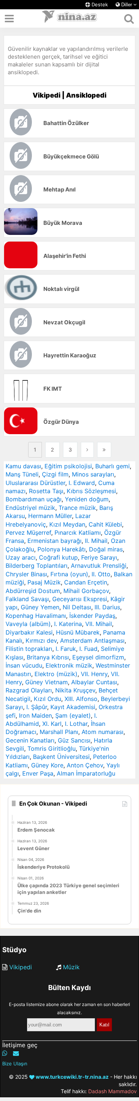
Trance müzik (77, 507)
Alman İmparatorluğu (86, 773)
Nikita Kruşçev (75, 690)
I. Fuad (88, 648)
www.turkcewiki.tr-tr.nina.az (71, 1077)
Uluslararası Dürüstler (35, 482)
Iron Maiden (35, 715)
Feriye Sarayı (99, 557)
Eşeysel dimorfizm (98, 657)
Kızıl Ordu (47, 698)
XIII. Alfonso (80, 698)
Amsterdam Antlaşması (92, 640)
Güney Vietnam (46, 682)
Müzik (71, 967)
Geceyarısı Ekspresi (79, 599)
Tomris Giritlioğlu (51, 748)
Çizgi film (55, 474)
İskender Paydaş (92, 615)
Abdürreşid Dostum (33, 590)
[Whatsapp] (4, 1053)
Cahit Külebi (105, 524)
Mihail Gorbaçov (86, 590)
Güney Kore (47, 765)
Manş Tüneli (22, 474)
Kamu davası (23, 466)
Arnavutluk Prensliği (98, 565)
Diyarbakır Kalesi (29, 632)
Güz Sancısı (74, 740)
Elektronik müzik (69, 665)
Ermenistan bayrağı (54, 540)
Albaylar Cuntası (94, 682)
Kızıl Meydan (67, 524)
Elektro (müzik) (55, 674)
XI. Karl (52, 723)
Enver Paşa (37, 773)
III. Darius (107, 607)
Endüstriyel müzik (30, 507)
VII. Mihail (98, 623)
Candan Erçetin (85, 582)
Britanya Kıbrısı (48, 657)
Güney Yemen (40, 607)
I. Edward (82, 482)
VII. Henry (94, 674)
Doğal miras (106, 549)
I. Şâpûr (36, 707)
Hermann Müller (50, 516)
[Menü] (9, 18)
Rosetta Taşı (46, 491)
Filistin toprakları (29, 648)
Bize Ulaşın (14, 1063)
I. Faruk (66, 648)
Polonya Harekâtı (61, 549)
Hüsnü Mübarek (78, 632)
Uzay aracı (21, 557)
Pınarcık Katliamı (77, 532)
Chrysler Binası (26, 574)
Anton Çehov (85, 765)
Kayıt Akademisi (72, 707)
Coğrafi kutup (58, 557)
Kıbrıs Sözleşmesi (91, 491)
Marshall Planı (59, 731)
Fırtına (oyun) (69, 574)
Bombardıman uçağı (34, 499)
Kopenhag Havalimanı (36, 615)
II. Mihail (96, 540)
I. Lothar (76, 723)
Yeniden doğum (87, 499)
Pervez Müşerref (28, 532)
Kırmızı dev (41, 640)
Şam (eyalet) (73, 715)
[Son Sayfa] (104, 450)
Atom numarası (102, 731)
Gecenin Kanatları (30, 740)
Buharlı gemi (112, 466)
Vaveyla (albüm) (28, 623)
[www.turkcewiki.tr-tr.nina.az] (69, 18)
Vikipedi (20, 967)
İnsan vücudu (24, 665)
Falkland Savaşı (27, 599)
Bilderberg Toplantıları (36, 565)
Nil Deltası (77, 607)
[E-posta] (16, 1053)
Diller (126, 4)
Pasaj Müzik (44, 582)
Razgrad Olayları (29, 690)
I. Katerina (68, 623)
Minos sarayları (93, 474)
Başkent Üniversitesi (61, 756)
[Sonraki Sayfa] (87, 450)
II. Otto (101, 574)
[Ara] (128, 18)
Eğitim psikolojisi (68, 466)
